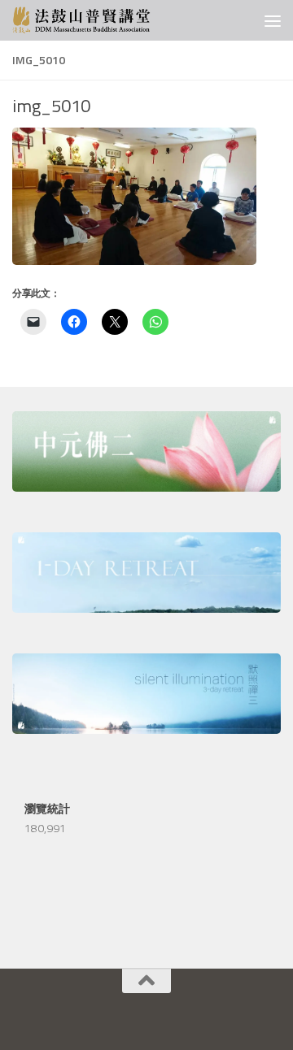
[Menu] (272, 20)
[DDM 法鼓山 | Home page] (104, 20)
